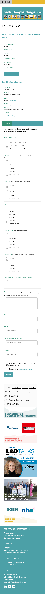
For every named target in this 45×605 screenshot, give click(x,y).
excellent (11, 162)
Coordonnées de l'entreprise (14, 535)
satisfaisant (12, 165)
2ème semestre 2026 (18, 149)
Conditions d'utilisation (12, 538)
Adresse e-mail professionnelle (13, 338)
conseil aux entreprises (15, 114)
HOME (7, 2)
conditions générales (25, 369)
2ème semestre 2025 (18, 142)
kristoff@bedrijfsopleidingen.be (15, 577)
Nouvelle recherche (11, 74)
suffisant (11, 168)
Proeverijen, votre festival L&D (15, 552)
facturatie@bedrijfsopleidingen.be (15, 582)
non (10, 285)
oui (10, 282)
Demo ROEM (14, 396)
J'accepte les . (20, 369)
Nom (5, 314)
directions (13, 100)
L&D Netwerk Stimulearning (14, 562)
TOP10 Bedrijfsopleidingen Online (24, 388)
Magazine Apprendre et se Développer (17, 550)
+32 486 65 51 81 (10, 579)
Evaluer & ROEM (10, 565)
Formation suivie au (10, 137)
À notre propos (9, 533)
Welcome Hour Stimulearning (19, 392)
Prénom (6, 326)
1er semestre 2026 (17, 145)
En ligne (7, 548)
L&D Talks (15, 404)
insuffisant (12, 171)
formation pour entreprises (16, 116)
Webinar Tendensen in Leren (19, 400)
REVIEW (7, 123)
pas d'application (14, 174)
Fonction (6, 350)
